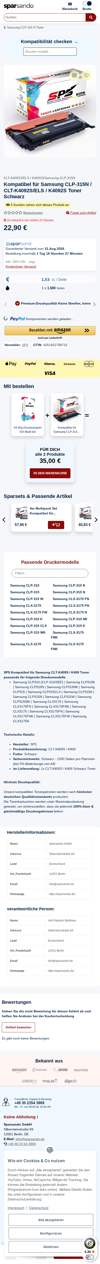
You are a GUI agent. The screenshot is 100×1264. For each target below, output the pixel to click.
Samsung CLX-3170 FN (71, 599)
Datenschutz (39, 1208)
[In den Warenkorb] (56, 525)
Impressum (16, 1208)
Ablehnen (51, 1247)
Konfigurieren (51, 1233)
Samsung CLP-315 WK (28, 632)
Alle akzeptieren (51, 1220)
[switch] (90, 1257)
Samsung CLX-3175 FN (71, 605)
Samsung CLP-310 (24, 585)
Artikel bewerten (18, 1027)
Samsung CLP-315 (24, 592)
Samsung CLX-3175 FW (28, 612)
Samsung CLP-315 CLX (28, 626)
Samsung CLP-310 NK (70, 619)
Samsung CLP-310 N (69, 585)
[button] (50, 333)
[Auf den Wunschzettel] (86, 75)
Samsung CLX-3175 (25, 605)
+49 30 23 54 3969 (22, 1144)
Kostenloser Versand (21, 266)
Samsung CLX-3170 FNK (67, 635)
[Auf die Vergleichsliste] (74, 75)
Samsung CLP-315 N (69, 592)
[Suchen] (91, 17)
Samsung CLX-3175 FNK (67, 646)
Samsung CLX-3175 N (70, 612)
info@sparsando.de (30, 1139)
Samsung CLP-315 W (26, 599)
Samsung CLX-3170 (25, 644)
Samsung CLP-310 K (26, 619)
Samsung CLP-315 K (69, 626)
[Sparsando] (19, 6)
